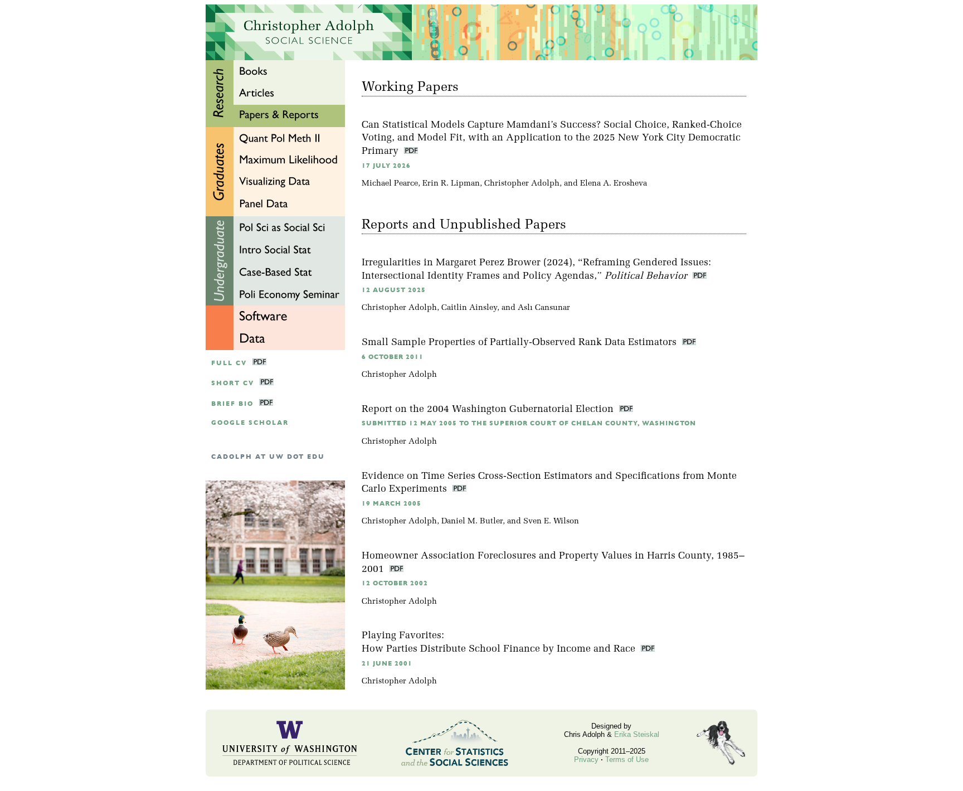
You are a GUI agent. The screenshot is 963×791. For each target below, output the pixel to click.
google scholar (250, 422)
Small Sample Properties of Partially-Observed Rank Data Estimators (520, 342)
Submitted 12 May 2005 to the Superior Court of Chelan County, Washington (529, 423)
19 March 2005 (391, 503)
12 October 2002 (395, 583)
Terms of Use (627, 759)
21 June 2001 (387, 663)
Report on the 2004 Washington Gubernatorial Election (489, 409)
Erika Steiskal (636, 734)
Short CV (232, 383)
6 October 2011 (393, 357)
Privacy (586, 759)
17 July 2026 (386, 165)
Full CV (229, 363)
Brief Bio (232, 403)
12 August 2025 (394, 290)
